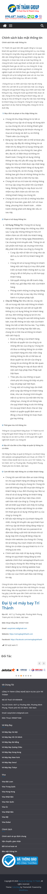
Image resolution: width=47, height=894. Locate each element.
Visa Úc (5, 807)
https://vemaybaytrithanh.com (21, 634)
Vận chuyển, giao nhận (11, 841)
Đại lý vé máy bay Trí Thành (20, 605)
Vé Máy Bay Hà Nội (10, 732)
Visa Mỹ (5, 817)
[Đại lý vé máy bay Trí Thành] (5, 26)
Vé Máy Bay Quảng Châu (12, 747)
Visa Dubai (6, 822)
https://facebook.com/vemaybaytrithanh (26, 639)
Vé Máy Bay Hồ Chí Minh (12, 737)
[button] (44, 663)
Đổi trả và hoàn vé (9, 846)
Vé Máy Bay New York (11, 757)
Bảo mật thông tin (9, 851)
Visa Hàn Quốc (8, 802)
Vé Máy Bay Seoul (9, 762)
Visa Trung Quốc (8, 786)
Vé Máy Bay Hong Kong (11, 752)
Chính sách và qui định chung (14, 836)
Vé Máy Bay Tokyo (9, 767)
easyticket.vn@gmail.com (17, 628)
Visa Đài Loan (7, 781)
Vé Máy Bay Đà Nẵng (10, 742)
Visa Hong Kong (8, 792)
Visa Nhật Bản (7, 797)
